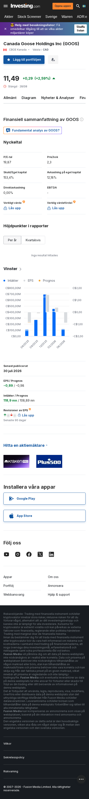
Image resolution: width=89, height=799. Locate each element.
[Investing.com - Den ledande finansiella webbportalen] (25, 6)
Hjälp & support (59, 594)
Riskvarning (10, 771)
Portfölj (8, 585)
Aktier (8, 17)
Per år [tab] (12, 240)
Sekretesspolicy (13, 757)
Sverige (51, 17)
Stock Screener (29, 17)
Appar (7, 577)
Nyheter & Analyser (58, 98)
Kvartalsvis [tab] (33, 240)
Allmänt (9, 98)
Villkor (7, 743)
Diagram (29, 98)
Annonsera (55, 585)
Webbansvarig (13, 594)
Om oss (53, 577)
